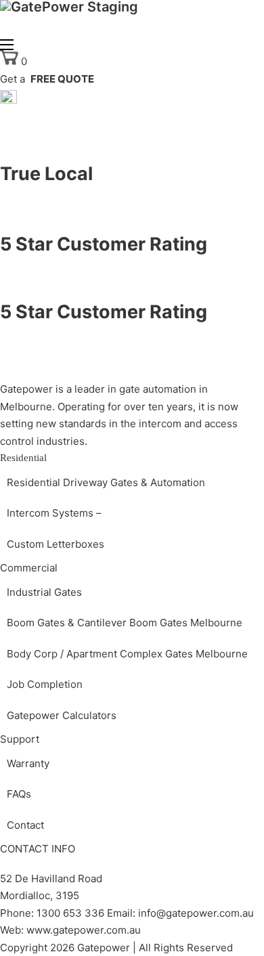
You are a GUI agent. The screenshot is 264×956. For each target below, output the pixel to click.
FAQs (19, 793)
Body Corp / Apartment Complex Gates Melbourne (127, 653)
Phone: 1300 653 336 (52, 913)
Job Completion (45, 684)
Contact (25, 825)
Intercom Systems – (54, 512)
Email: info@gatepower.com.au (179, 913)
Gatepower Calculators (61, 715)
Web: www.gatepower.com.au (70, 930)
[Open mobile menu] (7, 44)
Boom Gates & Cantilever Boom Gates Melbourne (124, 622)
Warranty (28, 763)
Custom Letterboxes (55, 544)
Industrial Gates (44, 592)
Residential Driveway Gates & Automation (106, 482)
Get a (47, 78)
